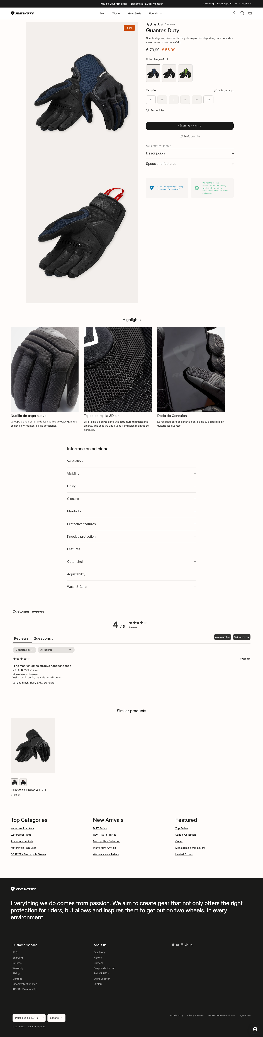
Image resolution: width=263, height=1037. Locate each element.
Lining (71, 486)
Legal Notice (244, 1015)
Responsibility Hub (104, 968)
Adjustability (76, 574)
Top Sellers (181, 828)
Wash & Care (77, 587)
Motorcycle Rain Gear (23, 847)
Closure (73, 499)
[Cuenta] (234, 13)
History (98, 957)
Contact (17, 978)
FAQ (15, 952)
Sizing (16, 973)
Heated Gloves (184, 854)
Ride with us (155, 13)
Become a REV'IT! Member (147, 3)
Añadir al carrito (190, 125)
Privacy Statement (195, 1015)
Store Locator (102, 978)
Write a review (241, 637)
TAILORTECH (101, 973)
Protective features (81, 524)
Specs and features (161, 164)
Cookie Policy (176, 1015)
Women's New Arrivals (106, 854)
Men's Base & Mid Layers (190, 847)
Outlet (178, 841)
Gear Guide (134, 13)
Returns (17, 962)
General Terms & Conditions (221, 1015)
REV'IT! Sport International (32, 1026)
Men (102, 13)
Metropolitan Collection (106, 841)
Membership (209, 3)
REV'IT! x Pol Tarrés (104, 834)
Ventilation (75, 461)
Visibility (73, 474)
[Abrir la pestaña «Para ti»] (255, 1029)
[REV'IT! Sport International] (22, 13)
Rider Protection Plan (25, 983)
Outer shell (75, 561)
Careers (98, 962)
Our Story (99, 952)
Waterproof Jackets (22, 828)
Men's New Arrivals (104, 847)
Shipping (18, 957)
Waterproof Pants (21, 834)
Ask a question (222, 637)
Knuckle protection (81, 536)
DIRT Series (100, 828)
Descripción (155, 153)
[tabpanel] (131, 669)
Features (73, 549)
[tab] (43, 638)
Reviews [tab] (22, 638)
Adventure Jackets (22, 841)
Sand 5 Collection (185, 834)
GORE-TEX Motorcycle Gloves (28, 854)
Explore (98, 983)
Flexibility (74, 511)
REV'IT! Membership (24, 989)
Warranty (18, 968)
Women (116, 13)
